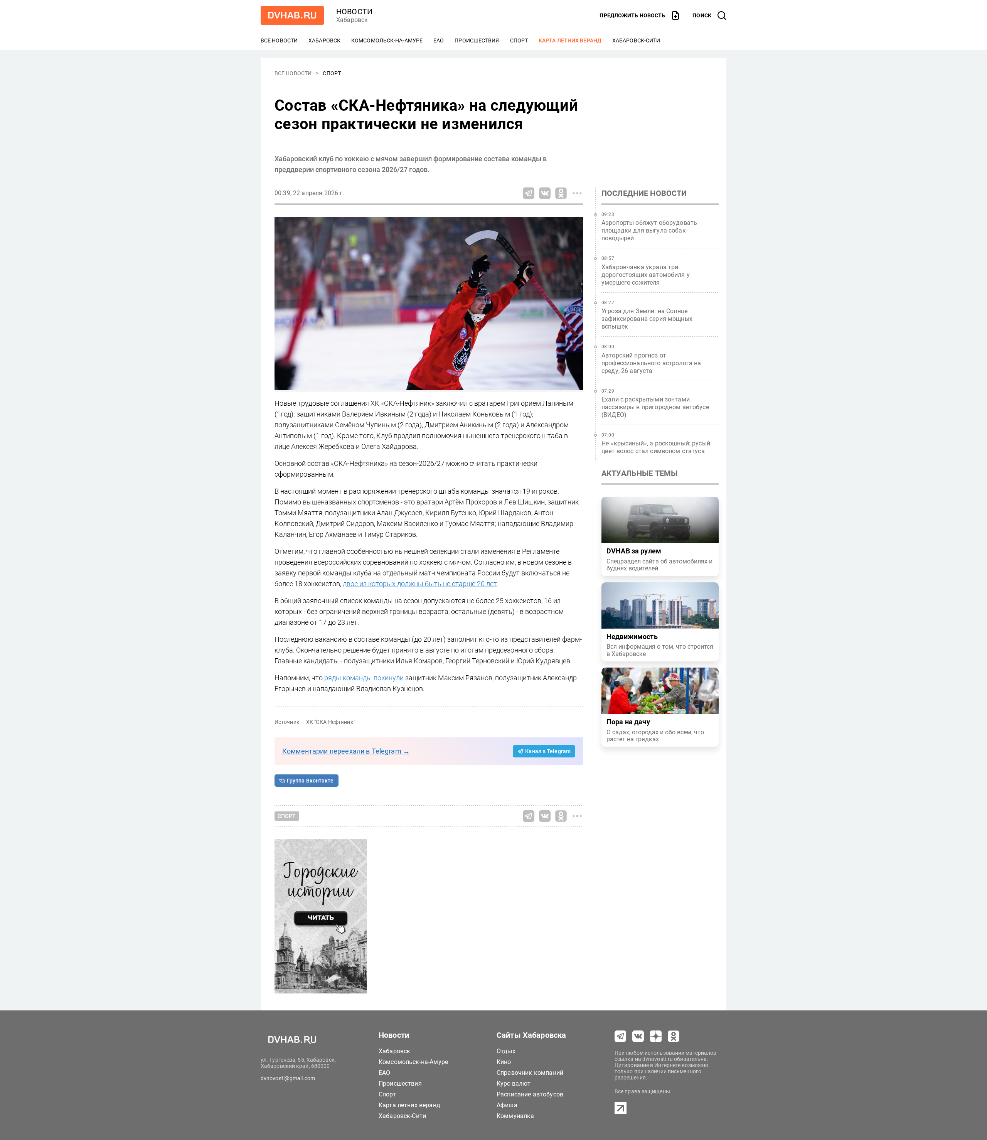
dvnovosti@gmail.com (288, 1078)
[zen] (656, 1036)
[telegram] (620, 1036)
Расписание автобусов (530, 1094)
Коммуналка (515, 1116)
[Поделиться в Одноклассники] (561, 193)
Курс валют (514, 1083)
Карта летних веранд (570, 40)
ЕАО (438, 40)
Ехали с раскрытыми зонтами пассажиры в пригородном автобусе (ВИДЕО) (655, 407)
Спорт (519, 40)
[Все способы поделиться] (577, 193)
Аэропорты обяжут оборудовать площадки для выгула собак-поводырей (649, 230)
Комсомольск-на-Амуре (387, 40)
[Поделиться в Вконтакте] (545, 193)
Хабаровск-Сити (636, 40)
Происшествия (477, 40)
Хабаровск (324, 40)
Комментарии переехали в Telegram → (346, 751)
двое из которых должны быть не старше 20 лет (420, 584)
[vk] (638, 1036)
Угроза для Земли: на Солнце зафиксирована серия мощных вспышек (646, 318)
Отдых (506, 1051)
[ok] (673, 1036)
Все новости (279, 40)
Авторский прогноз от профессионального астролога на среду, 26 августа (651, 363)
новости (354, 11)
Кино (504, 1062)
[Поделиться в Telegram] (528, 193)
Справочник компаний (530, 1072)
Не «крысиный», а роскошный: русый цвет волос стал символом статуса (655, 447)
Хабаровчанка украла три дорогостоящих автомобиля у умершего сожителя (645, 274)
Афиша (507, 1105)
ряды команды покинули (364, 678)
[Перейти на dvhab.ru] (292, 15)
